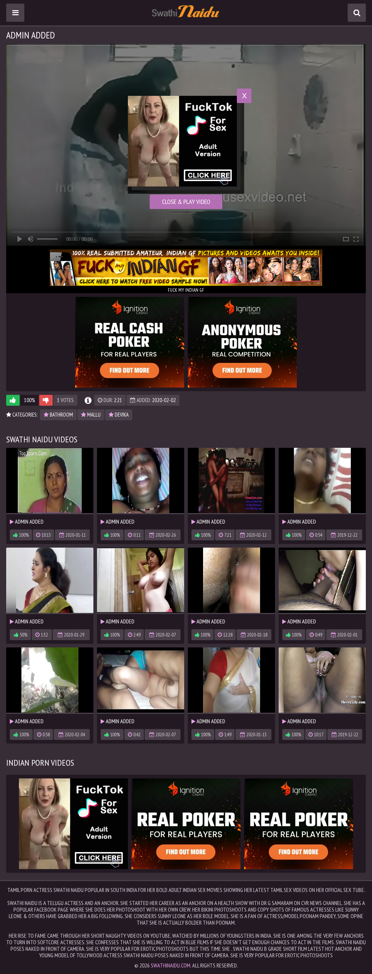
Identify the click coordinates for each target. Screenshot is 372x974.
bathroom (61, 414)
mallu (93, 414)
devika (121, 414)
